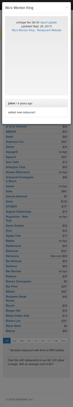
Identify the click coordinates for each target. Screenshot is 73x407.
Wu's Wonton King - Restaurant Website (36, 30)
